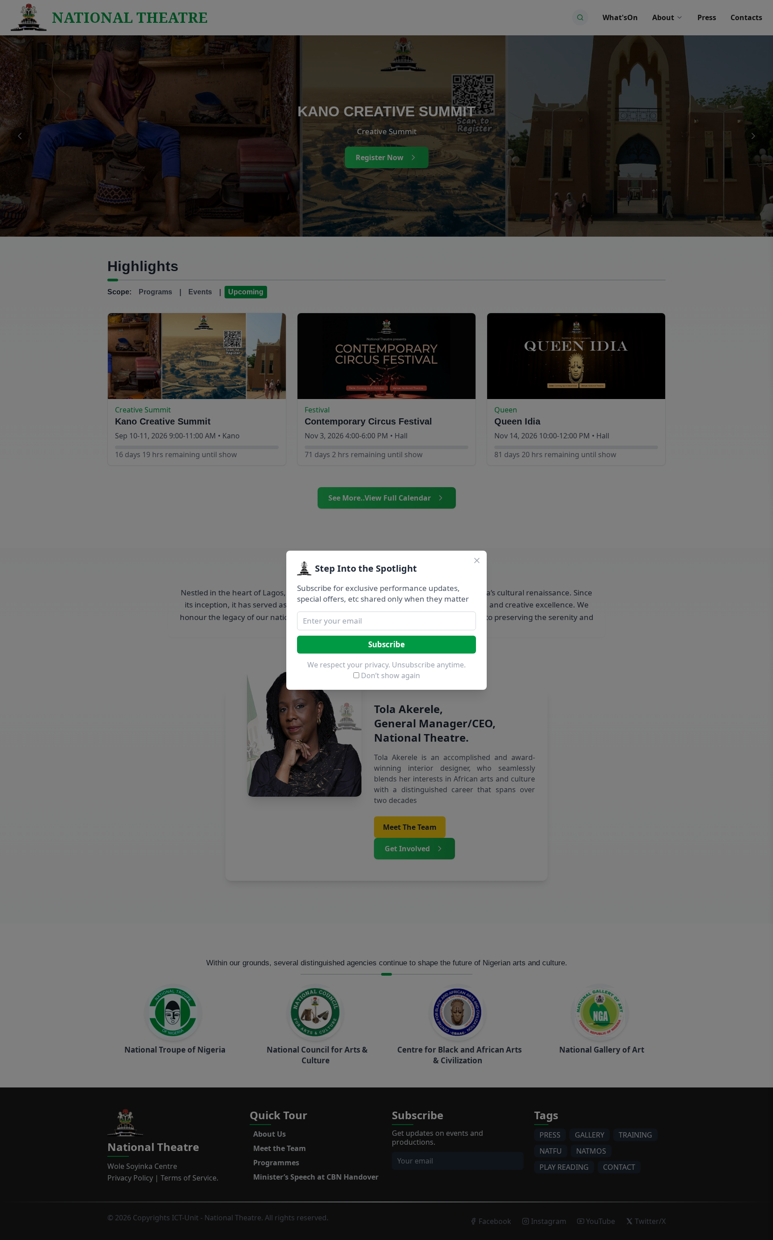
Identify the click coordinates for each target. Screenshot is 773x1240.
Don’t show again (390, 675)
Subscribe (386, 644)
